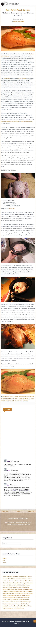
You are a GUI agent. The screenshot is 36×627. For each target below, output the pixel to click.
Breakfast (5, 578)
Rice (14, 599)
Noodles (19, 595)
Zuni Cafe (12, 208)
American (9, 576)
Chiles (31, 581)
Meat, (27, 398)
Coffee (20, 583)
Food (4, 560)
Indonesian (29, 589)
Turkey (30, 606)
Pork (19, 597)
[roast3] (18, 289)
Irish (4, 591)
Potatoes (23, 597)
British (10, 578)
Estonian (5, 587)
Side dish (5, 604)
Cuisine (5, 585)
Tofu (22, 606)
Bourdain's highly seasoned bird (10, 121)
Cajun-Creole (16, 578)
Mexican (26, 593)
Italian (7, 591)
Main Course (10, 593)
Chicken (27, 581)
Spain (27, 604)
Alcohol (5, 576)
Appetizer (15, 576)
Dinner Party (13, 585)
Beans (24, 576)
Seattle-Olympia (26, 601)
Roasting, (9, 400)
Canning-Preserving (25, 578)
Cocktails (15, 583)
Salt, (13, 400)
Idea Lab (20, 589)
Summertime (10, 606)
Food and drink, (13, 398)
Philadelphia (9, 597)
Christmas (10, 583)
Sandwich (5, 601)
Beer (30, 576)
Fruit (21, 587)
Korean (25, 591)
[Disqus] (18, 434)
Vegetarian (12, 608)
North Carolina (26, 595)
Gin (8, 589)
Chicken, (16, 396)
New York (13, 595)
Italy (10, 591)
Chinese (5, 583)
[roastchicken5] (18, 336)
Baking (20, 576)
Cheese (17, 581)
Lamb (28, 591)
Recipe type (10, 599)
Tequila (16, 606)
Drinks (4, 558)
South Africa (22, 604)
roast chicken (22, 78)
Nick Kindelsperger (18, 21)
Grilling (15, 589)
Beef (27, 576)
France (14, 587)
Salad (20, 599)
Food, (4, 396)
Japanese (14, 591)
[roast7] (18, 185)
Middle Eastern (7, 595)
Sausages (14, 601)
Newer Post (4, 511)
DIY (8, 585)
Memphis (20, 593)
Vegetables (6, 608)
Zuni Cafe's (7, 78)
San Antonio (25, 599)
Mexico (31, 593)
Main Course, (10, 396)
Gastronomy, (21, 398)
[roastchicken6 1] (18, 38)
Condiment (30, 583)
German (5, 589)
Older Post (31, 511)
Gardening (26, 587)
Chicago (22, 581)
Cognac (25, 583)
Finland (10, 587)
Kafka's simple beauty (27, 121)
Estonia (28, 585)
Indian (24, 589)
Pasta (4, 597)
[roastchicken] (18, 381)
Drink (18, 585)
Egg (24, 585)
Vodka (17, 608)
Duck (21, 585)
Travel (4, 562)
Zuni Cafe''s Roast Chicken (18, 10)
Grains (11, 589)
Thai (19, 606)
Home (18, 511)
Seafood (19, 601)
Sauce (9, 601)
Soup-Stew (16, 604)
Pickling (15, 597)
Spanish (5, 606)
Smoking (10, 604)
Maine (16, 593)
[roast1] (18, 250)
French (18, 587)
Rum (17, 599)
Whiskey (21, 608)
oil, (30, 398)
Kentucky (20, 591)
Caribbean (5, 581)
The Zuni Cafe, (18, 400)
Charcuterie (11, 581)
